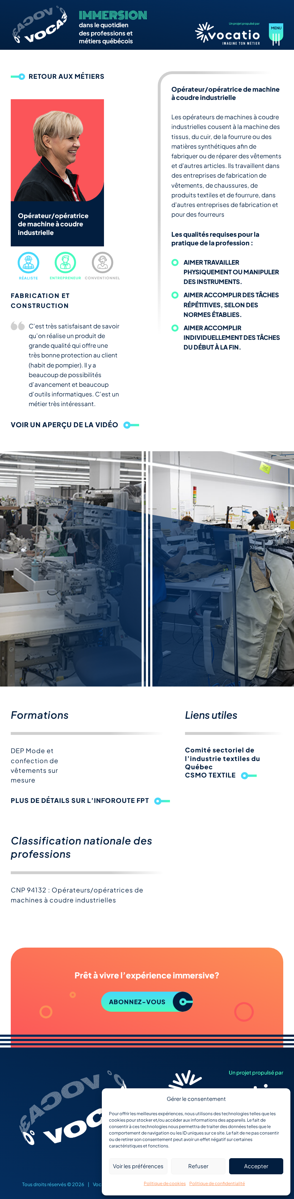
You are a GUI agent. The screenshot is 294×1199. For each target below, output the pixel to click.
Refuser (198, 1165)
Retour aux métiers (67, 76)
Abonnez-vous (137, 1002)
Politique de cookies (165, 1183)
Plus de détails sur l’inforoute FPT (80, 800)
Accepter (256, 1165)
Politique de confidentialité (217, 1183)
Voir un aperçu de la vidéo (64, 424)
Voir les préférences (138, 1165)
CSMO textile (210, 775)
